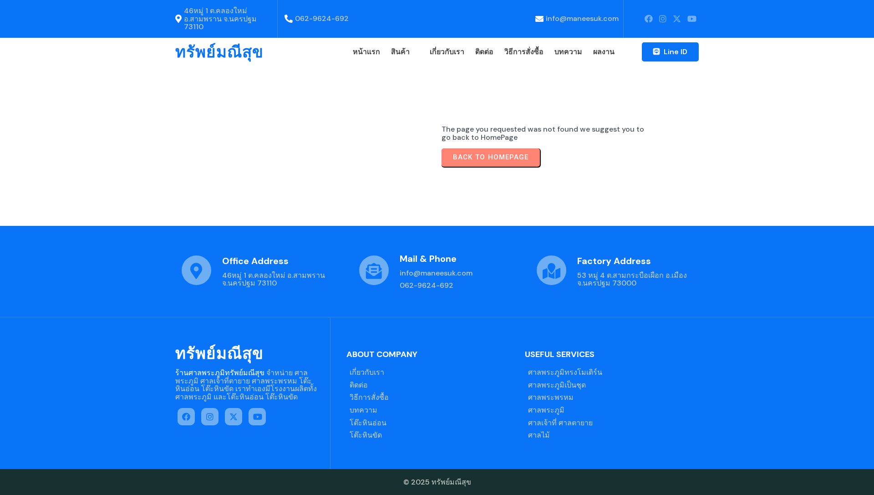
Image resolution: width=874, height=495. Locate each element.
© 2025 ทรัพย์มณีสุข (437, 482)
